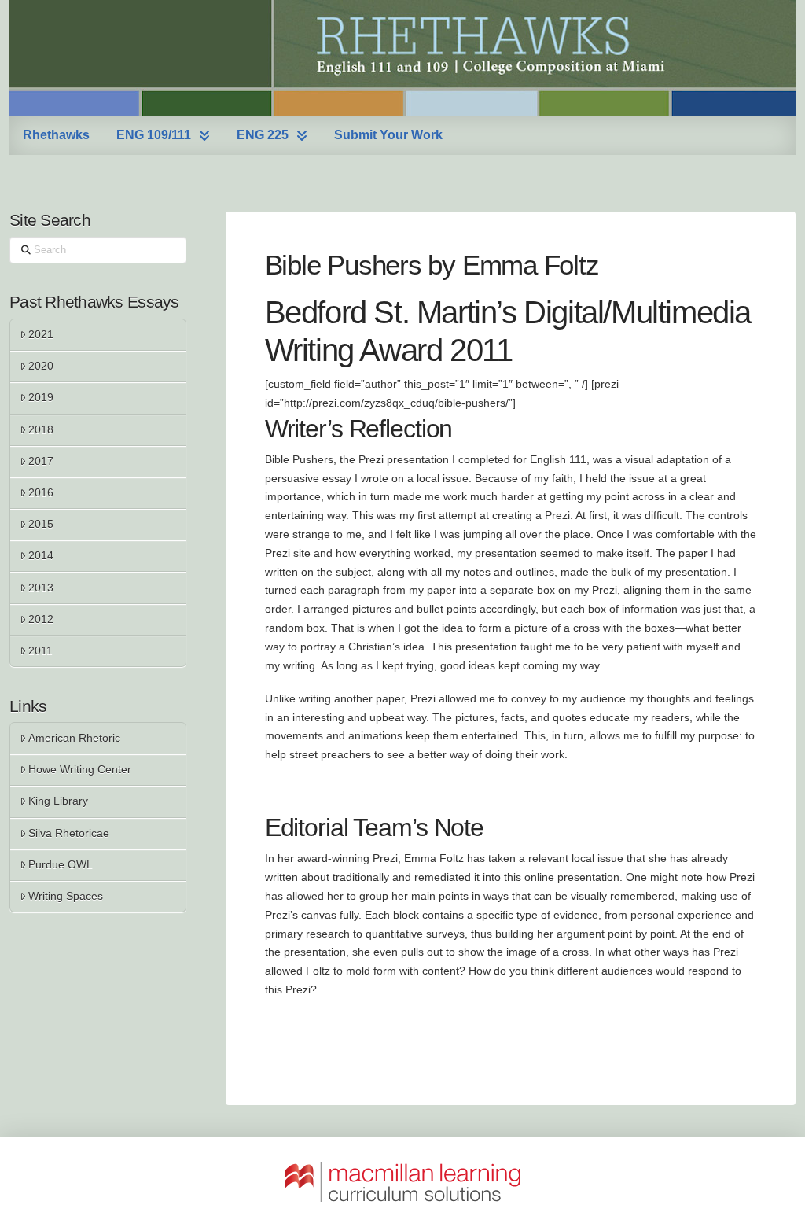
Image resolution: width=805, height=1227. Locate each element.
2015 (40, 524)
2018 (40, 429)
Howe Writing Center (79, 769)
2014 (40, 555)
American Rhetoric (74, 737)
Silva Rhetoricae (68, 833)
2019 (40, 397)
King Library (58, 800)
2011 (40, 650)
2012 (40, 619)
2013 (40, 587)
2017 (40, 461)
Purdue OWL (60, 864)
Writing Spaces (65, 896)
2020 (40, 365)
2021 (40, 334)
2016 (40, 492)
